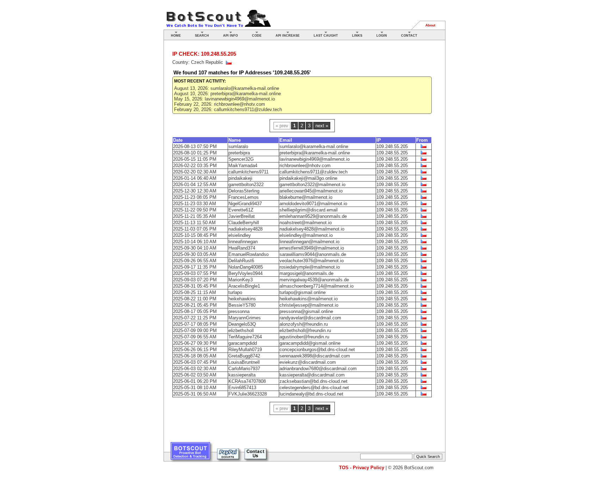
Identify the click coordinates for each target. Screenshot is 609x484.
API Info (230, 35)
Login (381, 35)
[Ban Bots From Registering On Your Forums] (190, 453)
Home (176, 35)
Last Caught (326, 35)
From (422, 140)
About (430, 25)
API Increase (288, 35)
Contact (409, 35)
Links (357, 35)
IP (378, 140)
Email (285, 140)
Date (178, 140)
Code (257, 35)
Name (234, 140)
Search (202, 35)
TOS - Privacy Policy (361, 467)
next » (321, 125)
